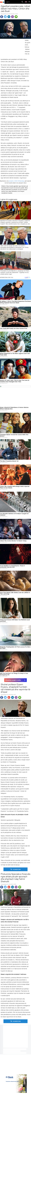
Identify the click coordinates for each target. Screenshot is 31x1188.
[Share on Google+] (8, 698)
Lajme (8, 2)
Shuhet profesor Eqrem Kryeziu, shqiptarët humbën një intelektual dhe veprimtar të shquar (15, 688)
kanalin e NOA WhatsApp (17, 181)
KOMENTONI (17, 869)
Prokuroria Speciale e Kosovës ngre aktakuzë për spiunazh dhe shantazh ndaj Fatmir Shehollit (15, 878)
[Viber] (12, 18)
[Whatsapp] (16, 18)
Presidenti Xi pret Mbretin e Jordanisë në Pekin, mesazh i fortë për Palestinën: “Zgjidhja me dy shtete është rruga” (14, 272)
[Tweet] (5, 18)
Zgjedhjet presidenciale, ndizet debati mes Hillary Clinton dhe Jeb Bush (15, 8)
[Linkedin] (8, 18)
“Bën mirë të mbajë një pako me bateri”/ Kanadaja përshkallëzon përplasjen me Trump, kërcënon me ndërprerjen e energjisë (14, 247)
